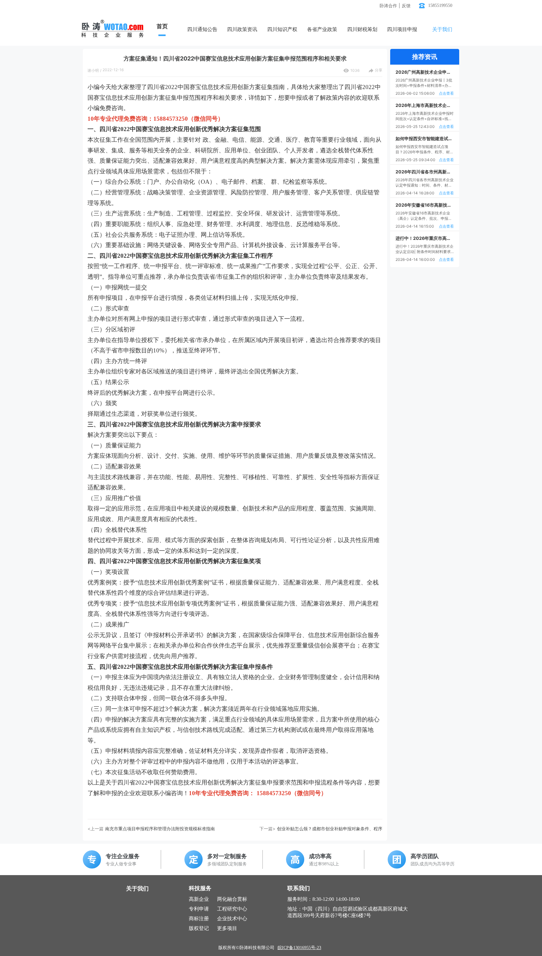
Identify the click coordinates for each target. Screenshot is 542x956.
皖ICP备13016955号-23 (299, 947)
